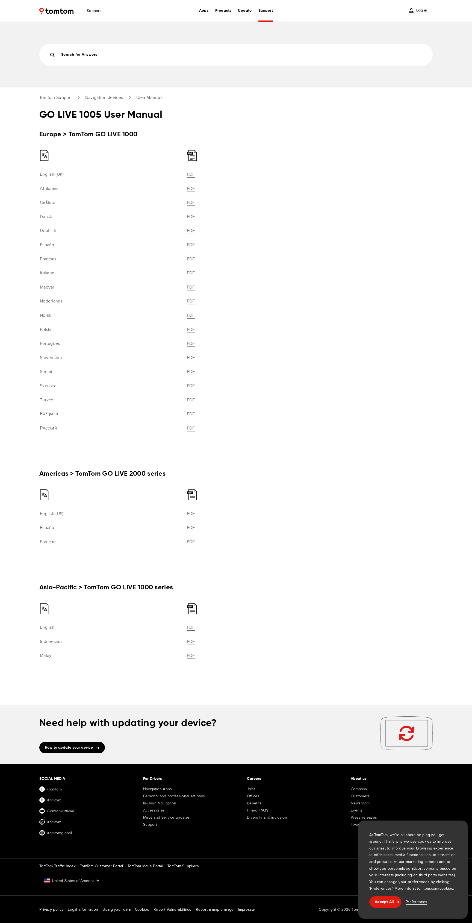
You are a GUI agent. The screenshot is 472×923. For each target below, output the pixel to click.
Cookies (142, 909)
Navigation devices (104, 97)
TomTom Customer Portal (101, 866)
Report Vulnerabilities (172, 909)
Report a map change (215, 909)
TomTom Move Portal (145, 866)
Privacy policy (51, 909)
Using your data (116, 909)
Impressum (247, 909)
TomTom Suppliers (183, 866)
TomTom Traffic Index (57, 866)
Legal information (83, 909)
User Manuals (150, 97)
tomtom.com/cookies (435, 888)
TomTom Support (55, 97)
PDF (191, 174)
